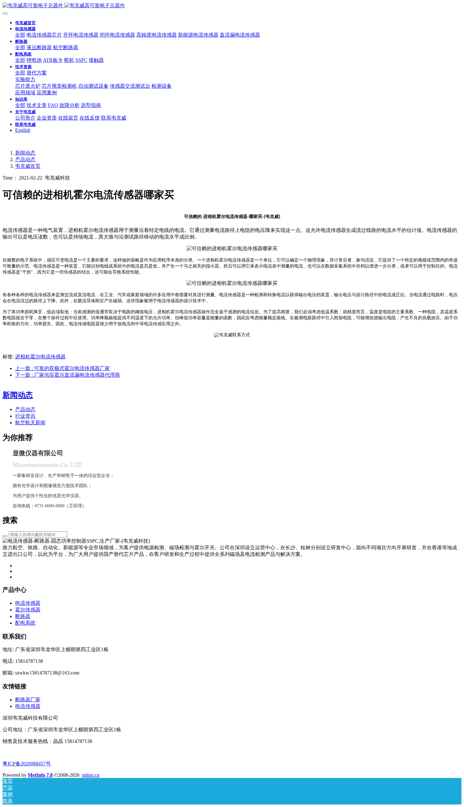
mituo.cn (90, 775)
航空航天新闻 (30, 422)
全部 (20, 35)
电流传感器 (27, 706)
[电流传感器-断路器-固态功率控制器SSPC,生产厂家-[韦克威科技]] (232, 6)
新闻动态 (25, 153)
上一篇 (62, 368)
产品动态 (25, 159)
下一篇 (67, 375)
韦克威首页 (25, 23)
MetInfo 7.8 (40, 775)
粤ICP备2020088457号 (27, 763)
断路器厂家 (27, 699)
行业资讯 (25, 416)
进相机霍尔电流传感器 (40, 356)
